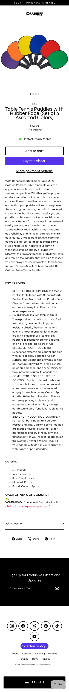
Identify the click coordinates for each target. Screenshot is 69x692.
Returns (52, 653)
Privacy (46, 658)
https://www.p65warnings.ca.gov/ (28, 506)
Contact (27, 653)
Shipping (40, 653)
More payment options (34, 171)
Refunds (23, 658)
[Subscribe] (56, 588)
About (15, 653)
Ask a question (14, 523)
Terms (35, 658)
